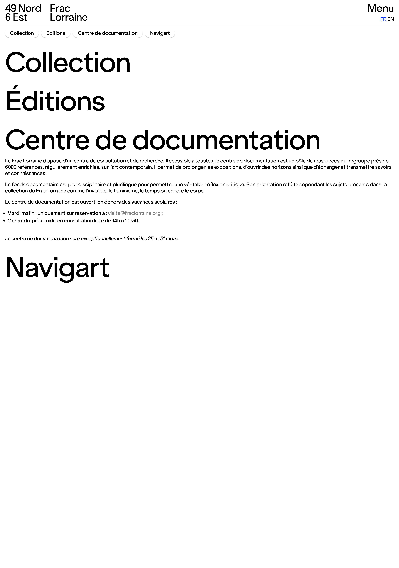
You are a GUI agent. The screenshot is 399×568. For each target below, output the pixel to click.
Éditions (55, 33)
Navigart (160, 33)
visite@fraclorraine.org (134, 213)
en (390, 19)
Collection (22, 33)
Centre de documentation (108, 33)
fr (383, 19)
